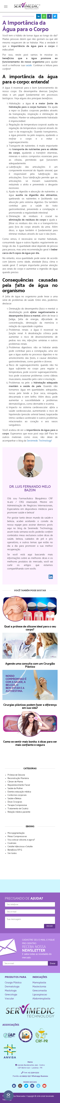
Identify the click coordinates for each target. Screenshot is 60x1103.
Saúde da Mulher (15, 788)
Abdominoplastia (41, 998)
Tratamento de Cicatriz (18, 808)
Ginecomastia (39, 990)
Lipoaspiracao (39, 994)
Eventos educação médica (19, 791)
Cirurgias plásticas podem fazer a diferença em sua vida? (30, 706)
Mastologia (10, 990)
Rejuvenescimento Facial (19, 785)
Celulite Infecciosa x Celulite (20, 846)
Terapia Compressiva (17, 805)
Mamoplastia (39, 982)
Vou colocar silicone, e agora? (21, 840)
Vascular (9, 998)
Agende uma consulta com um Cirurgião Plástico (30, 665)
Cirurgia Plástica (13, 982)
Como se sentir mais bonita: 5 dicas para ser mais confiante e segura (30, 743)
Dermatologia (12, 986)
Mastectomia (39, 986)
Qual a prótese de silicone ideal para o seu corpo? (30, 628)
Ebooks (30, 826)
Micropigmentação (16, 833)
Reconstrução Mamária (18, 778)
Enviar (50, 926)
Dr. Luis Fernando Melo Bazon (30, 488)
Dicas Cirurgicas (15, 802)
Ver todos (12, 853)
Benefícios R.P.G (15, 850)
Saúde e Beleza (14, 798)
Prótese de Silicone (16, 775)
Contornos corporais (17, 795)
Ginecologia (11, 994)
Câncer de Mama (15, 781)
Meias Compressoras (17, 836)
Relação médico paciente (19, 812)
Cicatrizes (12, 843)
